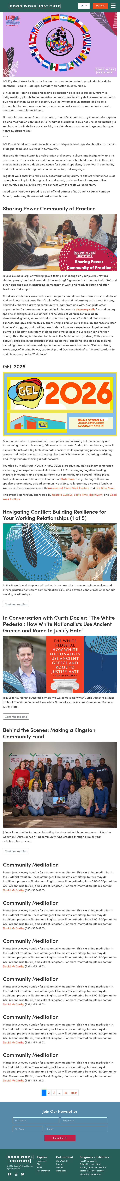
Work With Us (62, 1160)
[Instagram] (16, 1174)
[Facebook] (9, 1174)
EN (82, 5)
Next (74, 1092)
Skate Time (67, 479)
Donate (59, 1167)
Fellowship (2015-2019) (90, 1164)
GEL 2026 (14, 366)
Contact (60, 1164)
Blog (39, 1164)
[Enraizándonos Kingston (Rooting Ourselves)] (60, 44)
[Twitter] (22, 1174)
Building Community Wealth (93, 1167)
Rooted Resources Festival (92, 1170)
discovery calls (85, 309)
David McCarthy (13, 890)
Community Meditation (31, 864)
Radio (39, 1167)
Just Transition (43, 1170)
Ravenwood (55, 488)
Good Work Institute (76, 488)
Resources (41, 1160)
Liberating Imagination (90, 1173)
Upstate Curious (62, 494)
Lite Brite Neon (105, 488)
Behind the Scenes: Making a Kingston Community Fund (49, 733)
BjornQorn (95, 494)
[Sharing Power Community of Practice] (60, 242)
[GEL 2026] (60, 403)
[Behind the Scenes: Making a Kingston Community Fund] (60, 784)
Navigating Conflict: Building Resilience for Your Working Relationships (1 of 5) (54, 514)
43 (65, 1092)
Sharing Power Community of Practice (49, 208)
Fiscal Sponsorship (88, 1160)
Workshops (61, 1170)
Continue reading (16, 604)
